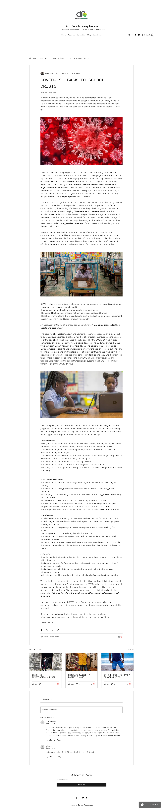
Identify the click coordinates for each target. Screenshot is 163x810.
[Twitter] (135, 35)
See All (131, 649)
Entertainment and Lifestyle (79, 58)
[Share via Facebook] (41, 630)
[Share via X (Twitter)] (47, 630)
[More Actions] (121, 722)
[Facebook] (132, 35)
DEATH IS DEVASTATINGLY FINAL (43, 676)
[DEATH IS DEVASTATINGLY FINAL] (45, 662)
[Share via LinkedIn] (52, 630)
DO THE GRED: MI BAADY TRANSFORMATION (117, 676)
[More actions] (121, 73)
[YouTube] (139, 35)
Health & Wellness (57, 58)
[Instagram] (129, 35)
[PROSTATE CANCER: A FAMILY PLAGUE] (82, 662)
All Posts (32, 58)
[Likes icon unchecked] (47, 740)
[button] (152, 34)
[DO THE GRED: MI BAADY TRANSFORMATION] (117, 662)
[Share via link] (58, 630)
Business (43, 58)
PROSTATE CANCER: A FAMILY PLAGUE (79, 676)
